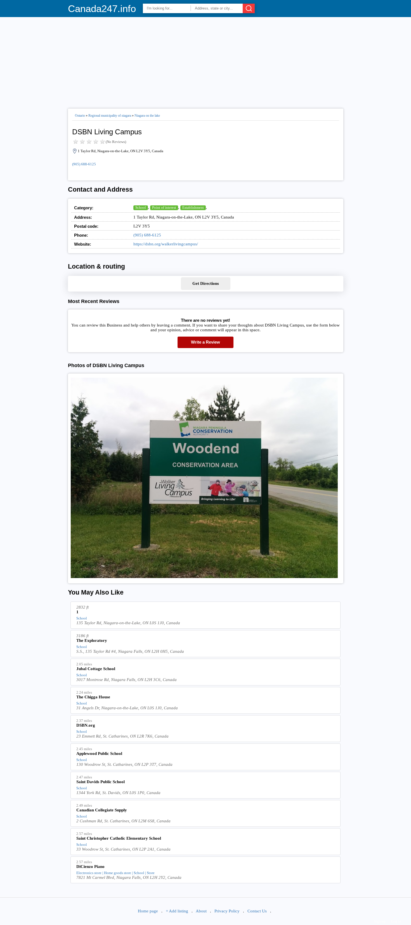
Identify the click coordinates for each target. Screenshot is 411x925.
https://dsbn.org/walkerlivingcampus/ (165, 244)
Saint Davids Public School (100, 782)
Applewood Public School (99, 753)
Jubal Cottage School (95, 668)
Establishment (193, 207)
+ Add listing (177, 911)
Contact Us (257, 911)
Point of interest (164, 207)
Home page (148, 911)
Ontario (80, 116)
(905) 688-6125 (84, 164)
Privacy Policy (227, 911)
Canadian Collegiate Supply (101, 810)
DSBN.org (85, 725)
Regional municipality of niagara (109, 116)
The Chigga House (93, 697)
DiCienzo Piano (90, 866)
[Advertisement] (205, 60)
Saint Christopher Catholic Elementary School (118, 838)
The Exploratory (91, 640)
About (201, 911)
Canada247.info (102, 8)
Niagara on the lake (147, 116)
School (140, 207)
